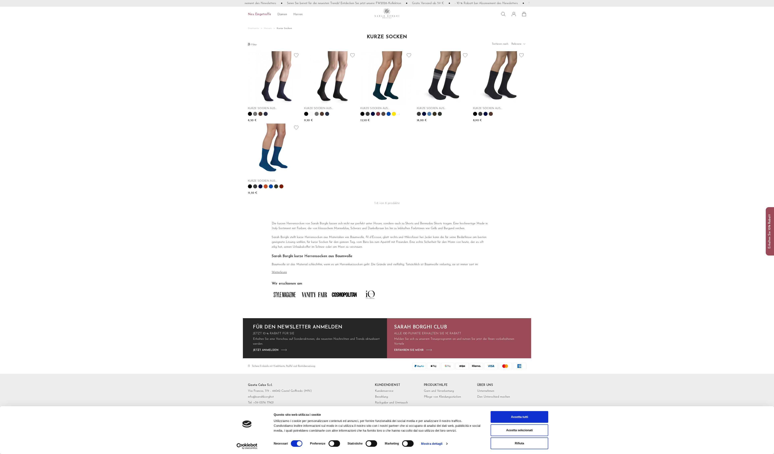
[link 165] (491, 114)
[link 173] (260, 186)
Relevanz (519, 44)
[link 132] (317, 114)
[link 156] (440, 114)
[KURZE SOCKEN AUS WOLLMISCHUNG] (274, 150)
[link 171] (250, 186)
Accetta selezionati (519, 430)
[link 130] (306, 114)
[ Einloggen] (514, 14)
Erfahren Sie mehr (409, 350)
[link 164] (486, 114)
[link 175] (271, 186)
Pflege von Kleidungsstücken (442, 396)
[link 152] (419, 114)
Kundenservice (384, 391)
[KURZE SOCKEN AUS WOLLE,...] (443, 77)
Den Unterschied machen (493, 396)
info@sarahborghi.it (261, 396)
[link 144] (383, 114)
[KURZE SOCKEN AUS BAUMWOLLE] (274, 77)
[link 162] (475, 114)
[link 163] (480, 114)
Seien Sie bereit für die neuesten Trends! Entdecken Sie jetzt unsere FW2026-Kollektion (331, 3)
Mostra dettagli (432, 443)
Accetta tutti (519, 417)
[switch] (334, 443)
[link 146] (394, 114)
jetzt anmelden (266, 350)
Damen (282, 14)
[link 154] (429, 114)
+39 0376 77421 (263, 402)
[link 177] (281, 186)
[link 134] (327, 114)
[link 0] (247, 446)
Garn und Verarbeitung (439, 391)
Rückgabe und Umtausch (391, 402)
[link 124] (266, 114)
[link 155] (435, 114)
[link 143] (378, 114)
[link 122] (255, 114)
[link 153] (424, 114)
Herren (298, 14)
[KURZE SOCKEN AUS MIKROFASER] (386, 77)
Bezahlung (381, 396)
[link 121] (250, 114)
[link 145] (389, 114)
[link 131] (311, 114)
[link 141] (368, 114)
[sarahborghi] (387, 13)
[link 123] (260, 114)
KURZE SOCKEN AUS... (262, 108)
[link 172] (255, 186)
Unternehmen (485, 391)
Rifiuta (519, 443)
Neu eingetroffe (259, 14)
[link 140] (362, 114)
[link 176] (276, 186)
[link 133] (322, 114)
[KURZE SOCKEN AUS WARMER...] (499, 77)
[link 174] (266, 186)
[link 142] (373, 114)
